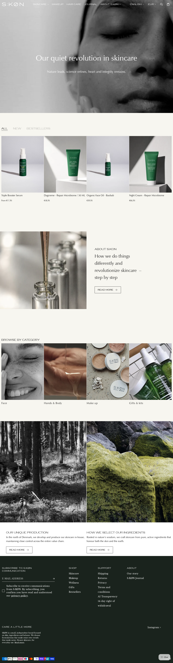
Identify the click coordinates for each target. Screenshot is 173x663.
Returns (102, 578)
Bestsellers (75, 592)
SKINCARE (39, 4)
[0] (167, 4)
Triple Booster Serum (12, 195)
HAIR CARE (74, 4)
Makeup (73, 578)
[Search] (161, 4)
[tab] (4, 128)
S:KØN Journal (135, 578)
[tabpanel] (86, 169)
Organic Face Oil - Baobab (100, 195)
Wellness (74, 582)
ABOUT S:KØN (109, 4)
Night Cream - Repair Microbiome (146, 195)
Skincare (74, 573)
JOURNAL (90, 4)
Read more (19, 643)
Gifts (71, 587)
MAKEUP (57, 4)
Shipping (103, 573)
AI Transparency (107, 596)
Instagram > (154, 627)
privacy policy (19, 595)
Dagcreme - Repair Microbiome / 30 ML (64, 195)
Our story (132, 573)
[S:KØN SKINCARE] (13, 4)
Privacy (102, 582)
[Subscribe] (52, 579)
